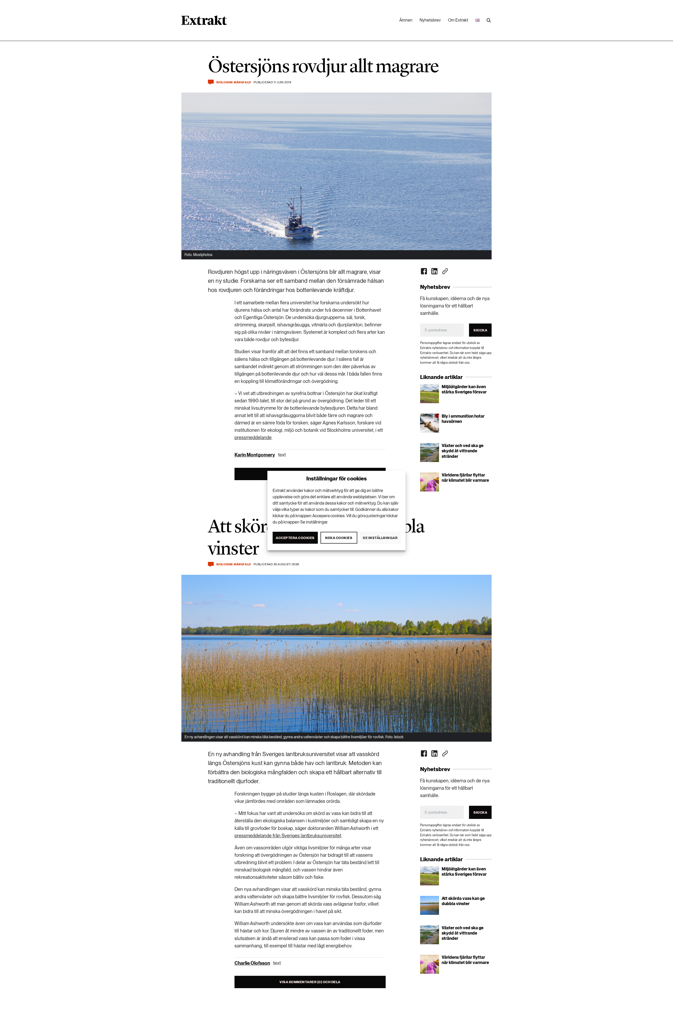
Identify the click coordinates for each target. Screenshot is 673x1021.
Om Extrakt (458, 20)
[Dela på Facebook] (424, 271)
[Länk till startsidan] (204, 22)
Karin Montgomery (254, 455)
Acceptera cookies (295, 538)
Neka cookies (338, 538)
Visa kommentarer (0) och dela (309, 982)
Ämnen (405, 20)
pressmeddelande (253, 437)
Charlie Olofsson (252, 963)
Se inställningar (380, 538)
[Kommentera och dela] (211, 82)
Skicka (480, 330)
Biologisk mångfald (233, 82)
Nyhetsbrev (430, 20)
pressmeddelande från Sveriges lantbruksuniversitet (287, 835)
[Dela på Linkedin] (435, 271)
